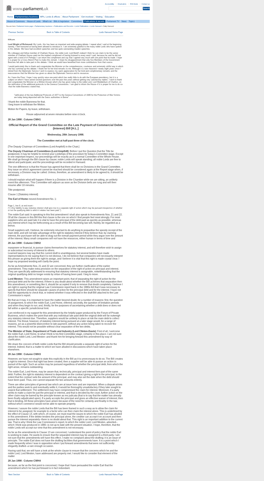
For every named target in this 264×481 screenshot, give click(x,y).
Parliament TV (113, 21)
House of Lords (33, 21)
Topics (132, 21)
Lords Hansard (95, 26)
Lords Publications (81, 26)
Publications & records (94, 21)
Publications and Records (63, 26)
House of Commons (16, 21)
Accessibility (109, 4)
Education (109, 16)
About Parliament (70, 16)
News (124, 21)
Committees (76, 21)
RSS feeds (134, 4)
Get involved (87, 16)
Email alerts (122, 4)
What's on (47, 21)
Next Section (14, 474)
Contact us (146, 4)
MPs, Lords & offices (50, 16)
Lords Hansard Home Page (111, 32)
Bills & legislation (61, 21)
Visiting (99, 16)
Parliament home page (24, 26)
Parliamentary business (26, 16)
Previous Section (16, 32)
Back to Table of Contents (58, 32)
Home (10, 16)
